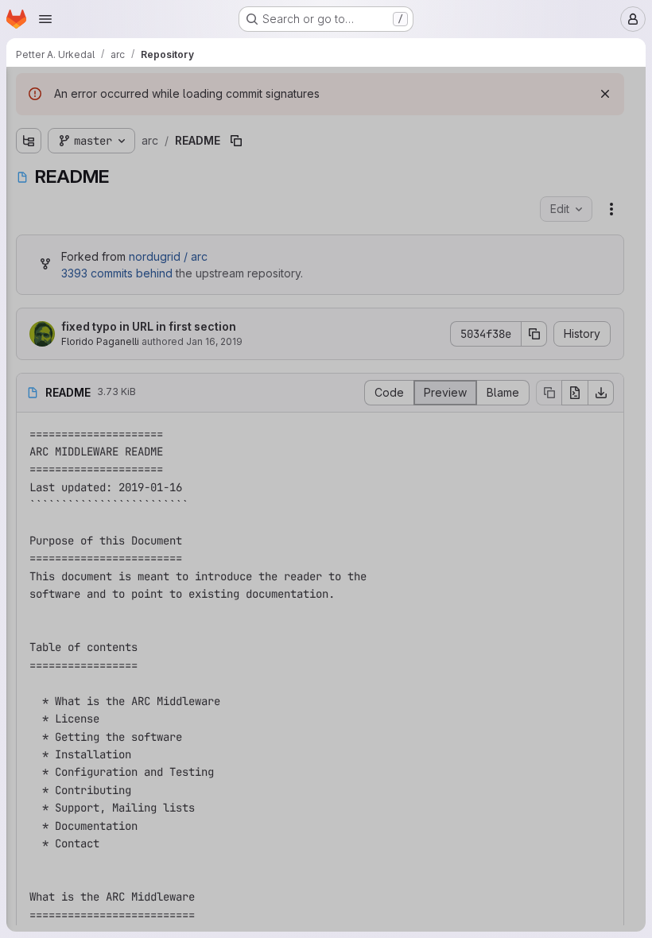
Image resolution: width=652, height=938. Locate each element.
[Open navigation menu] (45, 19)
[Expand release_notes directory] (28, 333)
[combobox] (130, 120)
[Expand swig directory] (28, 384)
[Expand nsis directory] (28, 257)
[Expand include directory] (28, 206)
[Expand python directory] (28, 308)
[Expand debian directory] (28, 181)
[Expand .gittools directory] (28, 155)
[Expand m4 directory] (28, 232)
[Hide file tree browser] (28, 89)
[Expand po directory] (28, 283)
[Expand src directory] (28, 359)
